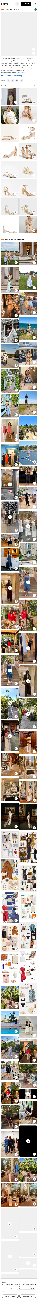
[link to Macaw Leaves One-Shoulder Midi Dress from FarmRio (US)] (10, 96)
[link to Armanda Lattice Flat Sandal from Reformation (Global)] (10, 133)
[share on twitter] (17, 80)
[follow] (35, 9)
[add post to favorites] (33, 53)
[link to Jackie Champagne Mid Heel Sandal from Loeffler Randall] (10, 206)
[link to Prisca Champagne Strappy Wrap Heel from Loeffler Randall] (28, 206)
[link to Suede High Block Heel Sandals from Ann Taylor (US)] (28, 188)
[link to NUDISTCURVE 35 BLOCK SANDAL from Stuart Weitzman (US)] (10, 224)
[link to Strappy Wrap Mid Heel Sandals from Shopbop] (28, 133)
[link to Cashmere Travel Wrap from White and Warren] (10, 115)
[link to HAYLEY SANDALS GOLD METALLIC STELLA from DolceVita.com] (28, 96)
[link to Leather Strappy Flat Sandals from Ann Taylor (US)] (10, 169)
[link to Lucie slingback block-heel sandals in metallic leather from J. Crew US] (28, 169)
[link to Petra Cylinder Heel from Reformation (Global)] (28, 115)
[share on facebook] (8, 80)
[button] (35, 4)
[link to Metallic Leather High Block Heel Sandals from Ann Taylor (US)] (10, 188)
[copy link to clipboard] (21, 80)
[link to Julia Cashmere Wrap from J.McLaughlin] (28, 224)
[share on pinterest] (12, 80)
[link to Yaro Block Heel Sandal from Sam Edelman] (28, 151)
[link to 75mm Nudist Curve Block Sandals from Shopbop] (10, 151)
